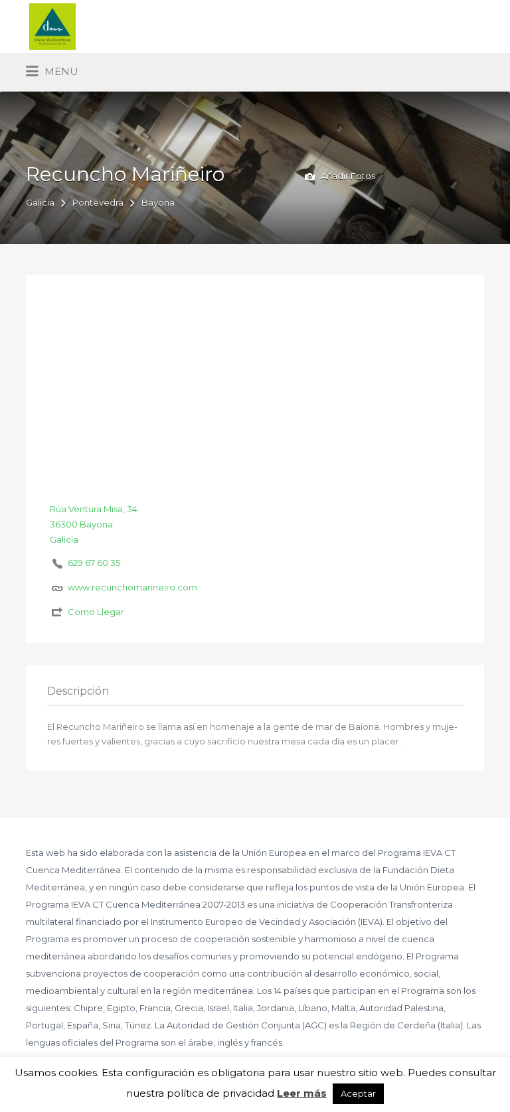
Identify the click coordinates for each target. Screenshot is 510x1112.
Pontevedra (98, 202)
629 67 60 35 (94, 562)
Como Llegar (96, 611)
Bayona (158, 202)
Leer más (302, 1093)
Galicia (40, 202)
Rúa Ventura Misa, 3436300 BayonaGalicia (93, 524)
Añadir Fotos (347, 176)
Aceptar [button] (358, 1093)
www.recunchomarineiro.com (132, 587)
